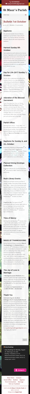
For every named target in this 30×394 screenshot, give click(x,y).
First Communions (10, 382)
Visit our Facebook (14, 384)
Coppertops (18, 392)
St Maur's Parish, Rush (17, 388)
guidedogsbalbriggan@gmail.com (16, 328)
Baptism (22, 380)
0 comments (19, 25)
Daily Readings (9, 347)
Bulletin (12, 25)
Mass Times (10, 378)
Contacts (18, 378)
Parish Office (7, 380)
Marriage (20, 382)
